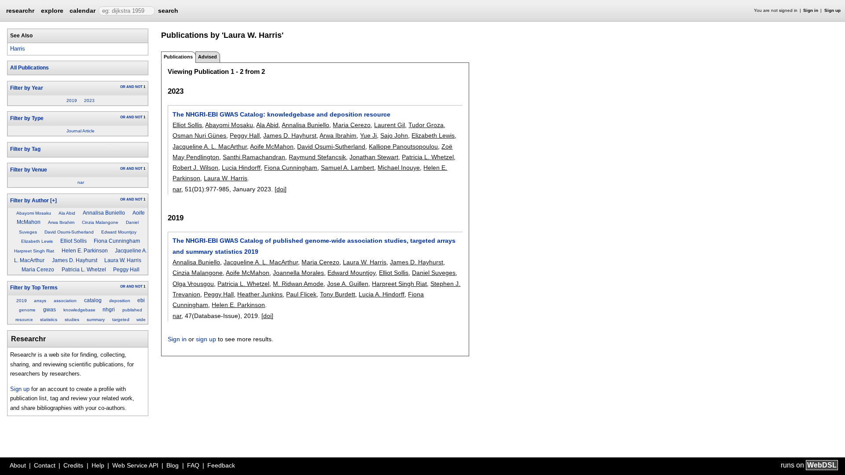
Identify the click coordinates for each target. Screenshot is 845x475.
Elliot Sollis (73, 241)
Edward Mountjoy (118, 232)
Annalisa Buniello (104, 213)
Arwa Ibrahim (61, 222)
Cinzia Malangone (100, 222)
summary (96, 319)
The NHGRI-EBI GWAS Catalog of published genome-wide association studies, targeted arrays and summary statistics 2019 (314, 246)
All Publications (29, 67)
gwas (49, 309)
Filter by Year (26, 88)
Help (98, 465)
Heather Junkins (260, 294)
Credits (73, 465)
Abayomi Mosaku (33, 213)
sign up (206, 339)
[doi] (281, 189)
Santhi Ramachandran (254, 157)
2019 (71, 100)
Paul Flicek (301, 294)
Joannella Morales (298, 272)
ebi (141, 300)
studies (72, 319)
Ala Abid (67, 213)
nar (80, 182)
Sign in (810, 10)
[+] (53, 200)
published (132, 309)
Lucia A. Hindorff (381, 294)
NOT (139, 87)
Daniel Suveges (434, 272)
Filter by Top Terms (34, 287)
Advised (207, 56)
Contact (44, 465)
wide (141, 319)
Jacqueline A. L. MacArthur (210, 146)
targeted (120, 319)
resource (24, 319)
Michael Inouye (399, 167)
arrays (40, 300)
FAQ (193, 465)
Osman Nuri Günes (199, 135)
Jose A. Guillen (347, 283)
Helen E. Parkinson (85, 250)
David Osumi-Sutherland (69, 232)
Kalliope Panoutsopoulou (403, 146)
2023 (89, 100)
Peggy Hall (126, 269)
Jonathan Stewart (373, 157)
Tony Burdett (337, 294)
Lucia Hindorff (241, 167)
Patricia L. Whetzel (84, 269)
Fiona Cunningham (117, 241)
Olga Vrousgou (193, 283)
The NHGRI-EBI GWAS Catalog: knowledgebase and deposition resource (281, 114)
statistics (48, 319)
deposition (119, 300)
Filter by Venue (28, 169)
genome (27, 309)
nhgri (109, 309)
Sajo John (394, 135)
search (168, 10)
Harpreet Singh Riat (34, 250)
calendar (83, 10)
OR (122, 87)
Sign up (832, 10)
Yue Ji (368, 135)
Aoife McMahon (272, 146)
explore (52, 10)
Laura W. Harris (122, 260)
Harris (17, 48)
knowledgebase (79, 309)
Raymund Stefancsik (317, 157)
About (18, 465)
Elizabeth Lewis (37, 241)
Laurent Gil (389, 124)
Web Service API (135, 465)
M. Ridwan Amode (298, 283)
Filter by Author (29, 200)
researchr (20, 10)
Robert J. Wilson (195, 167)
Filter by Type (27, 118)
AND (130, 87)
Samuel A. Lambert (347, 167)
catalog (93, 300)
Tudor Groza (426, 124)
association (65, 300)
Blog (172, 465)
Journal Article (80, 130)
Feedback (221, 465)
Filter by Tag (25, 149)
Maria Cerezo (38, 269)
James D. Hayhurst (74, 260)
